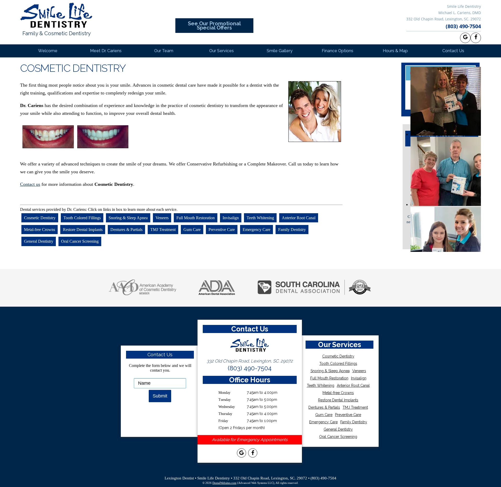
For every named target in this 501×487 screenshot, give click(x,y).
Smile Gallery (280, 50)
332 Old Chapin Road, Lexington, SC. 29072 (443, 18)
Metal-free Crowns (39, 229)
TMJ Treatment (163, 229)
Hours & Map (395, 50)
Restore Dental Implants (83, 229)
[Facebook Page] (475, 38)
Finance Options (337, 50)
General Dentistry (38, 241)
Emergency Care (256, 229)
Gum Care (192, 229)
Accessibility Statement (250, 469)
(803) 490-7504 (463, 26)
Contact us (30, 184)
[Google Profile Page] (465, 38)
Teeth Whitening (260, 218)
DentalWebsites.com (224, 482)
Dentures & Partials (126, 229)
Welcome (47, 50)
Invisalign (231, 218)
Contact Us (453, 50)
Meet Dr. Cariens (106, 50)
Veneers (162, 218)
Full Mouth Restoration (195, 218)
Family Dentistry (292, 229)
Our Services (221, 50)
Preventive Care (221, 229)
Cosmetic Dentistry (40, 218)
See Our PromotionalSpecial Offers (214, 25)
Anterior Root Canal (298, 218)
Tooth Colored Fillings (82, 218)
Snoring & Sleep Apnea (128, 218)
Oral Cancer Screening (80, 241)
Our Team (163, 50)
